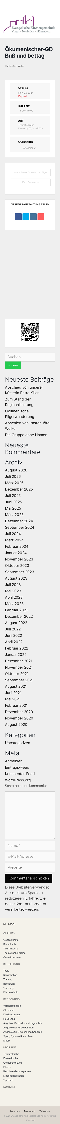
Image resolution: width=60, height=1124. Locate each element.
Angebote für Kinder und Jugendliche (23, 1023)
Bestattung (9, 983)
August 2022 (16, 623)
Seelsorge (8, 988)
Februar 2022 (16, 648)
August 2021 (16, 686)
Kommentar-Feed (20, 774)
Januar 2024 (16, 553)
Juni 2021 (13, 693)
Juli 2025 (13, 495)
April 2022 (13, 642)
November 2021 (18, 667)
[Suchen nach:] (30, 357)
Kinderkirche (10, 944)
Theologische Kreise (14, 952)
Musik (6, 1040)
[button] (27, 6)
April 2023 (14, 597)
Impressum (15, 1111)
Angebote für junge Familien (18, 1027)
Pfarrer (7, 1067)
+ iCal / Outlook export (30, 182)
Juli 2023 (13, 584)
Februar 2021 (16, 705)
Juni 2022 (13, 635)
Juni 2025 (13, 502)
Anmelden (13, 761)
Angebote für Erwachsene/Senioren (22, 1031)
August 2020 (16, 724)
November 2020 (19, 718)
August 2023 (16, 578)
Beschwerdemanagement (17, 1071)
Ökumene (8, 1010)
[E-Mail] (41, 216)
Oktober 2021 (16, 673)
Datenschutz (30, 1111)
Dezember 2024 (19, 521)
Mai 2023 (13, 591)
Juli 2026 (13, 476)
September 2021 (19, 680)
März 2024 (14, 540)
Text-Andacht (10, 948)
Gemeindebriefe (12, 957)
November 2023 (19, 559)
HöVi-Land (9, 1018)
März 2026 (14, 483)
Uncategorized (17, 743)
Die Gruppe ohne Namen (26, 435)
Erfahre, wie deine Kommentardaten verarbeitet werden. (25, 903)
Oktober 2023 (17, 565)
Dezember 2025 (19, 489)
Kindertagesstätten (13, 1075)
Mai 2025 (13, 508)
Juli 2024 (13, 534)
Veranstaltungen (12, 1005)
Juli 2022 (13, 629)
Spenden (8, 1080)
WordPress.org (18, 780)
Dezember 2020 (19, 712)
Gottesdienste (10, 939)
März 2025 (14, 514)
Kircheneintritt (10, 992)
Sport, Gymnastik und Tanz (18, 1036)
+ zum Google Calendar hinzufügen (30, 172)
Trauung (7, 979)
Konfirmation (10, 975)
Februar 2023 (16, 610)
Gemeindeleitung (12, 1062)
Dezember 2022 (19, 616)
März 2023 (14, 603)
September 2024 (19, 527)
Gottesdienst (29, 147)
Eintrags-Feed (17, 767)
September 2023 (19, 572)
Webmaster (45, 1111)
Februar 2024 (16, 546)
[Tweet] (25, 216)
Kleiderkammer (11, 1014)
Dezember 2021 (18, 661)
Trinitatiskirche (11, 1054)
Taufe (6, 970)
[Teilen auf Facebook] (18, 216)
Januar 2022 (15, 654)
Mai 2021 (12, 699)
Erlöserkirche (10, 1058)
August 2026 (16, 470)
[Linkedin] (33, 216)
